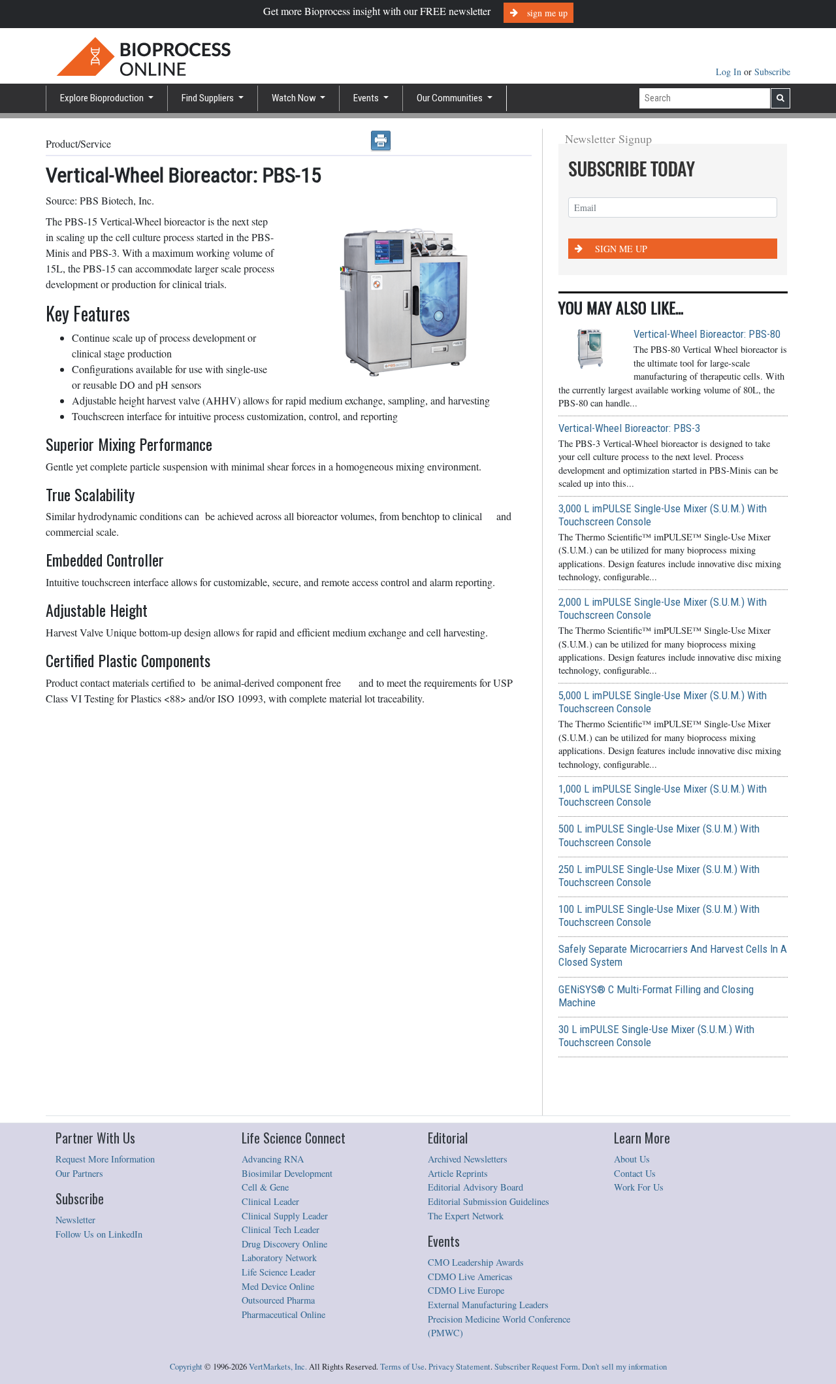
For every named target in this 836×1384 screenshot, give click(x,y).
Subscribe (772, 71)
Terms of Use (402, 1366)
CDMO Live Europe (466, 1290)
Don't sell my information (624, 1366)
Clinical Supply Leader (285, 1216)
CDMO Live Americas (470, 1276)
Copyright (186, 1366)
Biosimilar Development (287, 1173)
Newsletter (75, 1219)
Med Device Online (278, 1286)
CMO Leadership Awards (476, 1262)
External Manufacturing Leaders (488, 1304)
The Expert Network (466, 1216)
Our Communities (451, 98)
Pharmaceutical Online (283, 1314)
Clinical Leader (270, 1201)
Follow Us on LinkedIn (99, 1234)
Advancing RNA (273, 1159)
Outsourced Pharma (278, 1300)
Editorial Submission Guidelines (488, 1201)
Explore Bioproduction (103, 98)
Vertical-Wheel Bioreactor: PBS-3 (629, 428)
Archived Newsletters (467, 1159)
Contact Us (635, 1173)
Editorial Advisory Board (475, 1187)
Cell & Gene (265, 1187)
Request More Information (105, 1159)
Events (367, 98)
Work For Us (639, 1187)
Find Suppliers (209, 98)
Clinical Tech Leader (280, 1229)
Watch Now (295, 98)
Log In (730, 71)
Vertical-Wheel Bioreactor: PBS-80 (707, 333)
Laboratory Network (279, 1257)
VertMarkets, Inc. (278, 1366)
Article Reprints (458, 1173)
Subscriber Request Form (536, 1366)
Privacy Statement (459, 1366)
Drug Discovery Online (284, 1244)
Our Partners (79, 1173)
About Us (632, 1159)
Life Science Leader (278, 1272)
